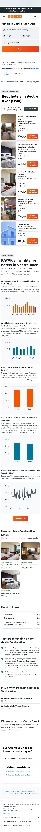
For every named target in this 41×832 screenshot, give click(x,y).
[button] (38, 9)
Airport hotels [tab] (10, 758)
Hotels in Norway (7, 794)
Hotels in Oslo (19, 794)
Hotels (17, 792)
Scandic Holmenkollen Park (27, 118)
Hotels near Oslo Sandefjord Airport (18, 775)
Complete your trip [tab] (26, 758)
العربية (25, 11)
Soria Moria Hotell (25, 199)
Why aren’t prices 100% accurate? (17, 825)
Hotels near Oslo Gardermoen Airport (19, 772)
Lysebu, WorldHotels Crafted (26, 173)
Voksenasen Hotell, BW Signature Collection (27, 145)
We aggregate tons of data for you (17, 821)
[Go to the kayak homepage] (15, 16)
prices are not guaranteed (11, 810)
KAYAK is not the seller (12, 817)
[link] (20, 518)
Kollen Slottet (23, 224)
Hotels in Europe (27, 792)
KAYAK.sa (9, 792)
